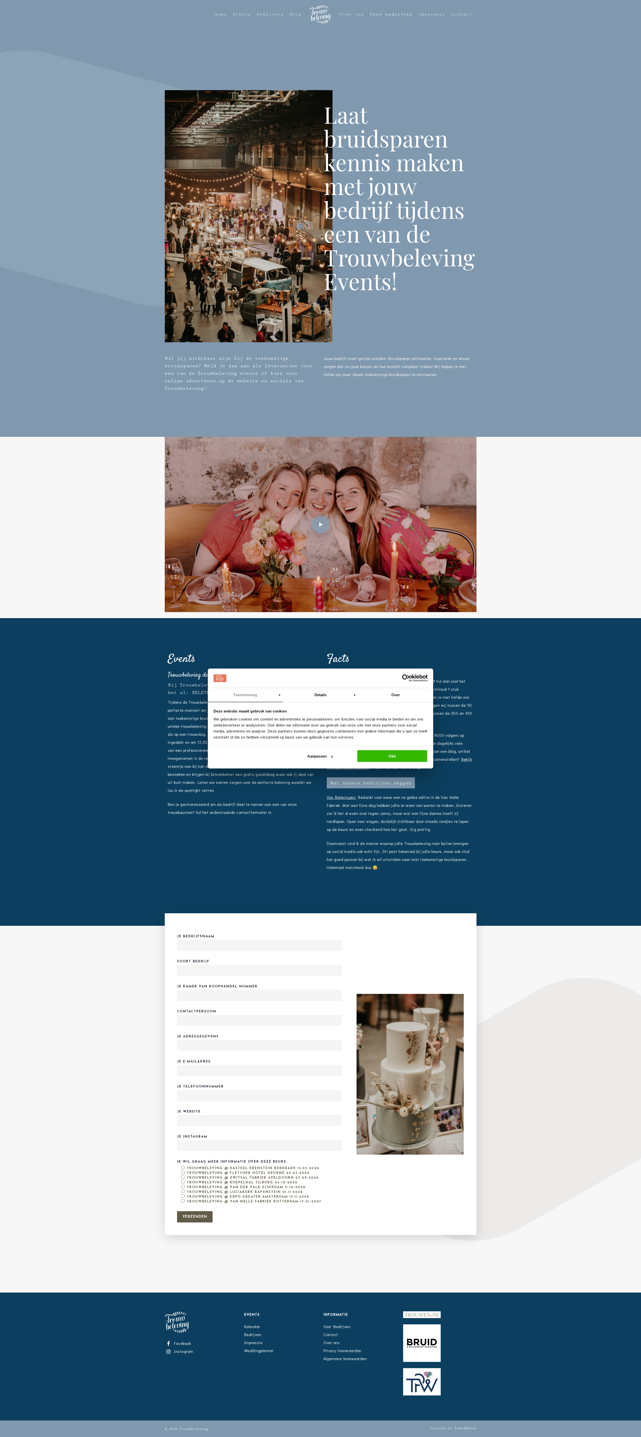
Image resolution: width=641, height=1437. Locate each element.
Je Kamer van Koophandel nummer (217, 986)
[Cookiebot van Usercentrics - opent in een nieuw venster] (406, 678)
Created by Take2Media (453, 1428)
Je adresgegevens (198, 1036)
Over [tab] (395, 694)
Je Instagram (192, 1136)
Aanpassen (317, 756)
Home (220, 14)
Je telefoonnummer (200, 1086)
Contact (461, 14)
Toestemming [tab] (245, 694)
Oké (392, 756)
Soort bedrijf (193, 961)
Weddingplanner (259, 1350)
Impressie (431, 14)
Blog (295, 14)
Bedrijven (269, 14)
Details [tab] (320, 694)
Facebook (181, 1343)
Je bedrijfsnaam (196, 936)
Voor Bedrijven (337, 1326)
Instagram (182, 1351)
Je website (189, 1111)
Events (241, 14)
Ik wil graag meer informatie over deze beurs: (249, 1181)
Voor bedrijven (391, 14)
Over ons (352, 14)
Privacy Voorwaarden (343, 1350)
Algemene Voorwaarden (345, 1358)
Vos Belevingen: (341, 797)
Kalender (252, 1326)
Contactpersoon (196, 1011)
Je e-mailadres (194, 1061)
